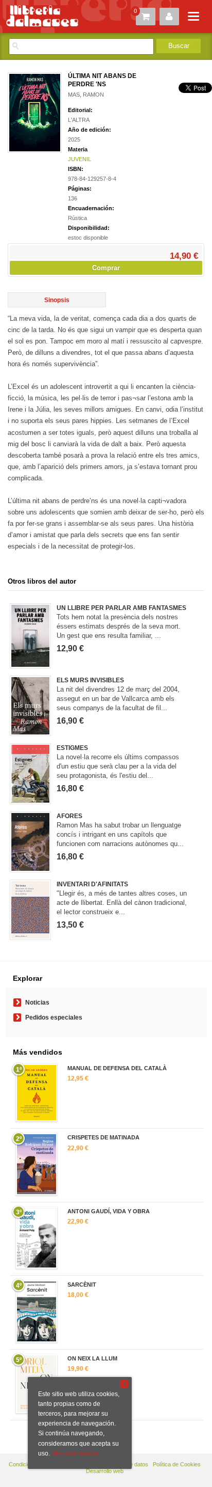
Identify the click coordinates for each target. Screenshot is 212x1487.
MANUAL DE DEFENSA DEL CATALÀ (117, 1068)
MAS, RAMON (86, 94)
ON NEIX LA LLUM (92, 1358)
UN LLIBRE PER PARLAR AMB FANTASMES (121, 608)
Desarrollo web (104, 1471)
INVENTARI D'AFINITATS (92, 884)
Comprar (106, 268)
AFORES (69, 816)
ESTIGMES (72, 748)
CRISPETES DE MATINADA (103, 1137)
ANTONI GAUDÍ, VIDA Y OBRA (108, 1211)
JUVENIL (79, 159)
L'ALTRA (79, 120)
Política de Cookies (177, 1464)
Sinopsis (56, 300)
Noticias (37, 1002)
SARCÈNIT (81, 1284)
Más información (74, 1453)
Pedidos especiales (53, 1017)
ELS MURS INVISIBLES (90, 680)
